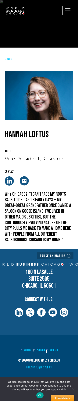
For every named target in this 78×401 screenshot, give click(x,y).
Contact (28, 350)
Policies (41, 350)
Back (9, 59)
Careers (53, 350)
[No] (73, 389)
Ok (40, 395)
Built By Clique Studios (39, 367)
